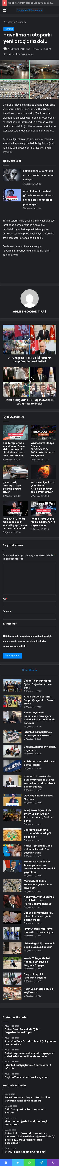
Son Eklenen (29, 670)
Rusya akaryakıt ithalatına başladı (35, 976)
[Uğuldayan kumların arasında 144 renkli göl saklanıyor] (12, 834)
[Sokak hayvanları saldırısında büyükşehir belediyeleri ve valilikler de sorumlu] (12, 717)
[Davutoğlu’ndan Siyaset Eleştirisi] (12, 800)
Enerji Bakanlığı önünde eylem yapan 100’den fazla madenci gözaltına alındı (39, 815)
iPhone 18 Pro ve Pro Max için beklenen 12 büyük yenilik (43, 522)
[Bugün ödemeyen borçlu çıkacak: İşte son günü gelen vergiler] (12, 917)
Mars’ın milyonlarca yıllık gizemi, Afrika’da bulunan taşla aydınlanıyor (43, 487)
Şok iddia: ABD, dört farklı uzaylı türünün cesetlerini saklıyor (38, 175)
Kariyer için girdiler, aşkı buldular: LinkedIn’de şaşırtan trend (38, 849)
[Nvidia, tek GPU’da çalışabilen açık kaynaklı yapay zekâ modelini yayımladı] (15, 508)
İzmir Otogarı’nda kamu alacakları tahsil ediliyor (38, 930)
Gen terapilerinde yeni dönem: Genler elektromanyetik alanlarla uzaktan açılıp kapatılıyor (14, 449)
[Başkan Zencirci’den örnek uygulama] (12, 751)
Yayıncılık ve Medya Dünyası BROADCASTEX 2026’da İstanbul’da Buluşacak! (43, 449)
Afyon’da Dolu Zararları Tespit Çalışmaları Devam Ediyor (39, 700)
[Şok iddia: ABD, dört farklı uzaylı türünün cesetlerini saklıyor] (12, 175)
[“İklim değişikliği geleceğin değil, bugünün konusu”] (12, 948)
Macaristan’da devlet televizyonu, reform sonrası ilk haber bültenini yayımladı (39, 867)
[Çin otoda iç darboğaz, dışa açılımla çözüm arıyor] (15, 472)
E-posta (7, 611)
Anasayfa (10, 22)
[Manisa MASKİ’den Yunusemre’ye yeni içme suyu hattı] (12, 885)
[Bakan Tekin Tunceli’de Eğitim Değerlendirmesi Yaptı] (12, 685)
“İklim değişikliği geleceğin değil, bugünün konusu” (39, 945)
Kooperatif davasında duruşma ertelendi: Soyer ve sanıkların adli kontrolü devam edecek (39, 781)
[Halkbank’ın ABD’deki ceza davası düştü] (12, 766)
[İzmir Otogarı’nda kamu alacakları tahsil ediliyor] (12, 933)
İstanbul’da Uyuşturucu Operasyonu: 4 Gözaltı (38, 733)
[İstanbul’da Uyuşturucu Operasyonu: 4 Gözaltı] (12, 736)
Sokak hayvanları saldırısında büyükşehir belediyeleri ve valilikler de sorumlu (39, 718)
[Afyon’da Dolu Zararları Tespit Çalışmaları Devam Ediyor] (12, 701)
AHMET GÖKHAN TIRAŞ (19, 49)
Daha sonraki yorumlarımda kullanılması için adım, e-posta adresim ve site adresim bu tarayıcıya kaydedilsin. (27, 641)
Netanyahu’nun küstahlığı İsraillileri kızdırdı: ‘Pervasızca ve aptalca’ (39, 900)
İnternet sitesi (10, 623)
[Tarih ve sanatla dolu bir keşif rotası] (12, 993)
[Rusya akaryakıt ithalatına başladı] (12, 979)
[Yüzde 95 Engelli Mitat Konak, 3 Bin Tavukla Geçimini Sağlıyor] (12, 963)
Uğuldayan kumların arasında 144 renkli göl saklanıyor (37, 833)
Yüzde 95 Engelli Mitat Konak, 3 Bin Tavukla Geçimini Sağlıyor (37, 962)
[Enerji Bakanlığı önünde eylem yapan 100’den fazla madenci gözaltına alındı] (12, 815)
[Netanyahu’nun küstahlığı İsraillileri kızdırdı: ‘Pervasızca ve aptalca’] (12, 901)
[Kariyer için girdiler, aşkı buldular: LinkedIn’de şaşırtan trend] (12, 850)
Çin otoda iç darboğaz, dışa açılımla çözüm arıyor (12, 487)
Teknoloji (21, 22)
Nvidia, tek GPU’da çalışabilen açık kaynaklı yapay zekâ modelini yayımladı (15, 523)
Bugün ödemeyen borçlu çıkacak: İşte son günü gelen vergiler (38, 916)
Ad (5, 599)
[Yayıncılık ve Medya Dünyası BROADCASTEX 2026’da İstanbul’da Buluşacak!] (43, 432)
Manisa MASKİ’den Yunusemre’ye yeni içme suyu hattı (38, 884)
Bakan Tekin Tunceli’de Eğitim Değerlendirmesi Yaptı (38, 684)
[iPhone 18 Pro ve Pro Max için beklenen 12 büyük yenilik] (43, 508)
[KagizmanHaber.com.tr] (29, 10)
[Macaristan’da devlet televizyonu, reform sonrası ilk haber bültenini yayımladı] (12, 866)
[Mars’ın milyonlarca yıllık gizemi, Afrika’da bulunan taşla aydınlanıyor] (43, 472)
